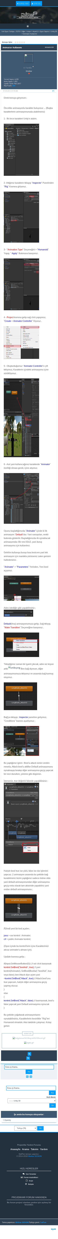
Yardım (44, 1149)
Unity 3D (54, 31)
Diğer (23, 31)
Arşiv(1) (35, 31)
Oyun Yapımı (44, 31)
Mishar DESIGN (35, 1156)
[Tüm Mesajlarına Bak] (29, 1054)
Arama (25, 1149)
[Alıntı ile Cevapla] (28, 1058)
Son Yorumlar (30, 1174)
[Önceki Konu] (27, 1076)
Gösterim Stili (49, 47)
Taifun (43, 1222)
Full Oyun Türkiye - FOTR (11, 31)
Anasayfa (15, 1149)
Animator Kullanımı (30, 34)
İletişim (31, 1184)
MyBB (53, 1229)
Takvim (34, 1149)
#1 (53, 91)
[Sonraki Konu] (31, 1076)
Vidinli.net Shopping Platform (8, 1232)
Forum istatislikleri (30, 1177)
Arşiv (29, 31)
